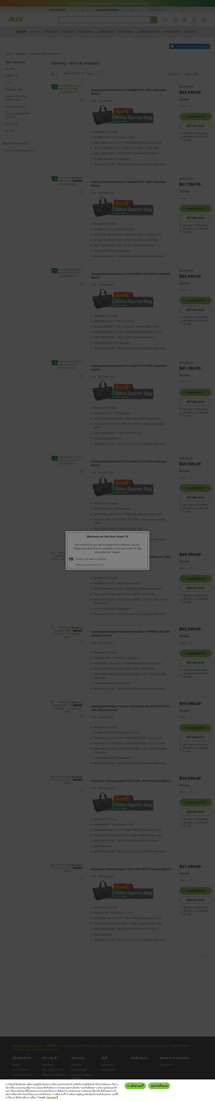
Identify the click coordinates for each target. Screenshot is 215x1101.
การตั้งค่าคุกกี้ (135, 1086)
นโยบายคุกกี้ (52, 1097)
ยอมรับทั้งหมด (159, 1086)
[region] (107, 1090)
